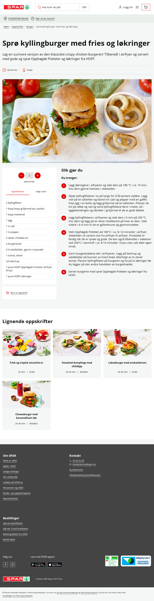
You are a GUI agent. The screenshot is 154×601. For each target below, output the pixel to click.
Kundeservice (76, 469)
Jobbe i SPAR (9, 466)
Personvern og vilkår (13, 487)
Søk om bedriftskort (13, 523)
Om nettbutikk (10, 476)
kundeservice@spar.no (84, 464)
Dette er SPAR (10, 460)
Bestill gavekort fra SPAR (15, 534)
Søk (84, 7)
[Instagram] (12, 564)
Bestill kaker (9, 539)
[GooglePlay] (38, 564)
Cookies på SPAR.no (13, 482)
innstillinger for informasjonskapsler (17, 595)
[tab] (17, 191)
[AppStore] (55, 564)
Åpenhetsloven (10, 498)
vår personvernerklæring (67, 592)
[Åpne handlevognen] (145, 7)
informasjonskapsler (89, 592)
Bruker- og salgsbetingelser (17, 493)
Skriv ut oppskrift (18, 292)
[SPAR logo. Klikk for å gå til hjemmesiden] (17, 7)
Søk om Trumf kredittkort (15, 528)
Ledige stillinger (11, 471)
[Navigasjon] (137, 7)
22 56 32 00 (78, 460)
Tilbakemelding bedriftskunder (85, 475)
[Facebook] (5, 564)
